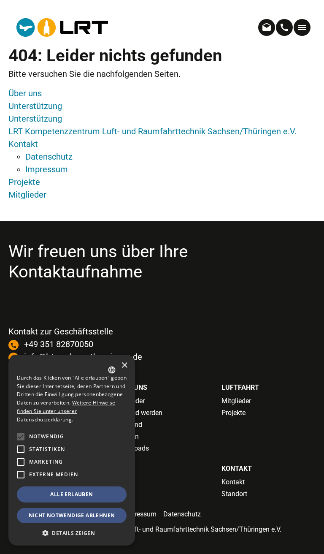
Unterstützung (35, 106)
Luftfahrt (240, 387)
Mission (127, 436)
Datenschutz (49, 157)
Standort (234, 494)
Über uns (25, 93)
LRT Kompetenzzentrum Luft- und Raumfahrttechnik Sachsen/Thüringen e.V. (152, 131)
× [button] (124, 365)
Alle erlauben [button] (71, 494)
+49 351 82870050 (58, 344)
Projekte (24, 182)
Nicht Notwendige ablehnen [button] (72, 515)
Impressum (46, 169)
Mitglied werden (138, 413)
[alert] (71, 450)
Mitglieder (27, 195)
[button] (20, 474)
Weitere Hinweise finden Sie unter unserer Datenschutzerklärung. (66, 411)
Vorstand (128, 425)
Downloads (132, 448)
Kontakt (23, 144)
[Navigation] (302, 27)
